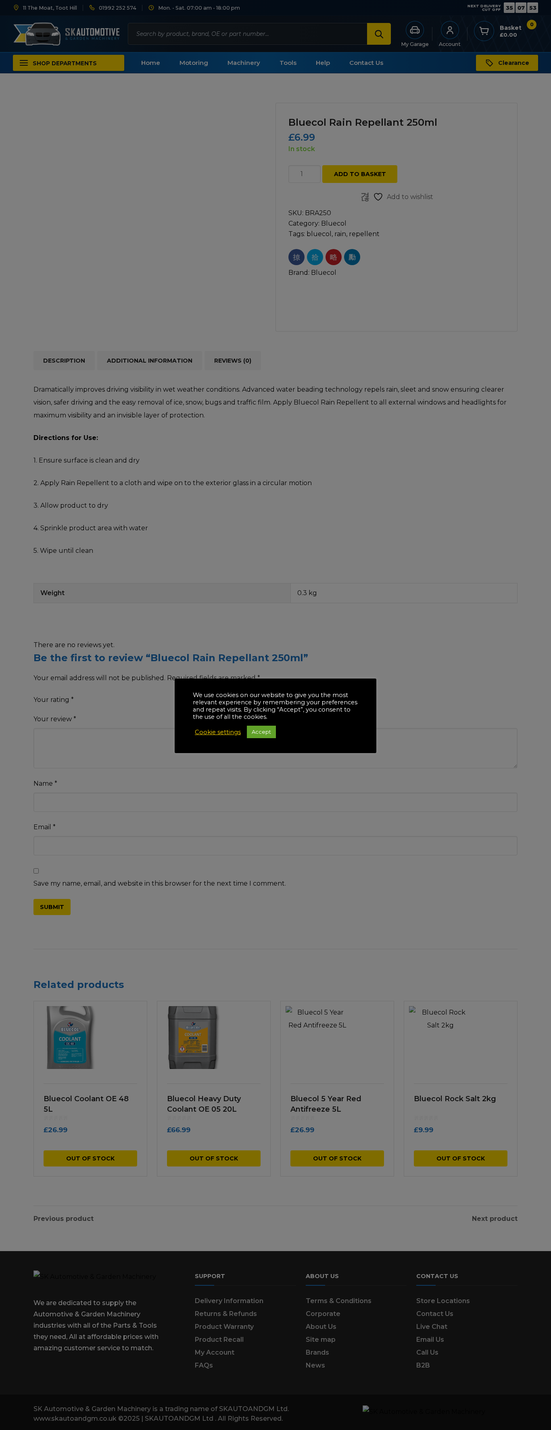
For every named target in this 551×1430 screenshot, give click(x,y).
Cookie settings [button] (218, 732)
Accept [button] (261, 731)
